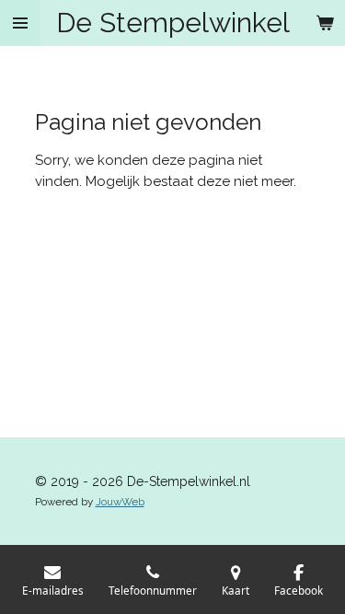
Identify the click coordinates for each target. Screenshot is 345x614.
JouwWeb (120, 501)
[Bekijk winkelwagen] (325, 23)
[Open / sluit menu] (20, 23)
